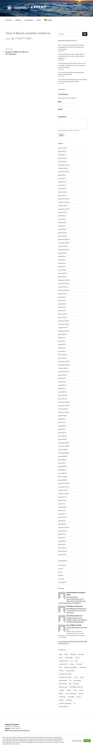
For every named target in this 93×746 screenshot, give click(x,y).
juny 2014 (61, 537)
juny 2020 (61, 382)
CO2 (76, 661)
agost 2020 (61, 375)
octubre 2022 (62, 287)
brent (60, 657)
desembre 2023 (63, 239)
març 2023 (61, 270)
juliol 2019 (61, 419)
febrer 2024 (61, 232)
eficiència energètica (70, 667)
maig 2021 (61, 344)
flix (70, 680)
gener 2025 (61, 195)
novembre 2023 (63, 243)
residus (61, 700)
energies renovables (65, 677)
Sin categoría (62, 582)
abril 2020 (61, 388)
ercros (76, 677)
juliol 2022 (61, 297)
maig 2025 (61, 182)
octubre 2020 (62, 368)
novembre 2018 (63, 446)
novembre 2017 (62, 487)
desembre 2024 (63, 199)
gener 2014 (61, 554)
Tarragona (69, 700)
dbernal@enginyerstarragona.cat (76, 608)
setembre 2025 (63, 171)
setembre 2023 (62, 249)
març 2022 (61, 310)
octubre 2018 (62, 449)
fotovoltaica (77, 680)
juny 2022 (61, 300)
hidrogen (76, 683)
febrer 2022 (61, 314)
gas (70, 683)
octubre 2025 (62, 168)
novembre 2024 (63, 202)
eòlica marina (63, 680)
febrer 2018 (61, 476)
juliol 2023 (61, 256)
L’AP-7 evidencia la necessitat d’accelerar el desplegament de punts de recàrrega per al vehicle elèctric (71, 47)
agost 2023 (61, 253)
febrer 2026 (61, 158)
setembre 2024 (63, 209)
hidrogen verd (63, 687)
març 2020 (61, 392)
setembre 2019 (62, 412)
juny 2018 (61, 463)
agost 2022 (61, 293)
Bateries (73, 654)
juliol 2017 (61, 500)
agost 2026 (61, 148)
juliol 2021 (61, 337)
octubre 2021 (62, 327)
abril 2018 (61, 470)
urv (75, 703)
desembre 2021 (62, 321)
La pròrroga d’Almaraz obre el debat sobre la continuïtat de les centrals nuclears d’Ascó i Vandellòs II (71, 56)
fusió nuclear (63, 683)
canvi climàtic (69, 657)
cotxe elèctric (63, 664)
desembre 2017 (62, 483)
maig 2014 (61, 541)
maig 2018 (61, 466)
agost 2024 (61, 212)
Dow (60, 667)
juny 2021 (61, 341)
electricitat (82, 667)
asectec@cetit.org (72, 597)
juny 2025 (61, 178)
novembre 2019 (63, 405)
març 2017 (61, 514)
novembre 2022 (63, 283)
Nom (60, 102)
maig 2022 (61, 304)
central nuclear (63, 661)
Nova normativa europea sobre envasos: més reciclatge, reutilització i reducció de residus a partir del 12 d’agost (72, 65)
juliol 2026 (61, 151)
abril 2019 (61, 429)
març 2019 (61, 432)
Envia (61, 135)
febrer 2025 (61, 192)
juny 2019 (61, 422)
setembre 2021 (62, 331)
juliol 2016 (61, 521)
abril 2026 (61, 155)
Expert (38, 7)
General (60, 568)
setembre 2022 (62, 290)
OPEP (75, 690)
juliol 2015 (61, 524)
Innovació (8, 20)
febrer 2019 (61, 436)
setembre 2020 (63, 371)
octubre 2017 (62, 490)
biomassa (81, 654)
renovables (71, 697)
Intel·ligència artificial (76, 687)
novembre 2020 (63, 365)
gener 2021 (61, 358)
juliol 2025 (61, 175)
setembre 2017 (62, 493)
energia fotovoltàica (65, 674)
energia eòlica (70, 670)
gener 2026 (61, 161)
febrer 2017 (61, 517)
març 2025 (61, 188)
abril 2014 (61, 544)
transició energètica (65, 703)
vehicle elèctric (63, 706)
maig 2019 (61, 426)
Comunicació (29, 20)
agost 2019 (61, 415)
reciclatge (62, 697)
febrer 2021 (61, 354)
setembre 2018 (62, 453)
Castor (77, 657)
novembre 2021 (62, 324)
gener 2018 (61, 480)
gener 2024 (61, 236)
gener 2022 (61, 317)
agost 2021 (61, 334)
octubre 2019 (62, 409)
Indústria (18, 20)
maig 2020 (61, 385)
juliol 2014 (61, 534)
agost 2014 (61, 531)
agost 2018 (61, 456)
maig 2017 (61, 507)
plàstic (61, 693)
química (81, 693)
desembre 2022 (63, 280)
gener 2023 (61, 276)
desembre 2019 (63, 402)
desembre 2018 (63, 443)
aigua (60, 654)
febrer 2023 (61, 273)
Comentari (62, 117)
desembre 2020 (63, 361)
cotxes (72, 664)
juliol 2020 (61, 378)
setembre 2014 (62, 527)
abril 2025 (61, 185)
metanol (61, 690)
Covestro (79, 664)
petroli (81, 690)
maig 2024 (61, 222)
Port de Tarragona (70, 693)
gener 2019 (61, 439)
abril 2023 (61, 266)
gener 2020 (61, 399)
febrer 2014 (61, 551)
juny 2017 (61, 504)
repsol (79, 697)
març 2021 (61, 351)
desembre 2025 (63, 165)
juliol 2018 (61, 460)
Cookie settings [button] (77, 740)
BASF (66, 654)
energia (61, 670)
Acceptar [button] (87, 740)
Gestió (38, 20)
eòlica (82, 677)
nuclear (68, 690)
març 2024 (61, 229)
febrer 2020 (61, 395)
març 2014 (61, 548)
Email (60, 109)
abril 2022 (61, 307)
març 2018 (61, 473)
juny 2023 (61, 260)
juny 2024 (61, 219)
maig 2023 (61, 263)
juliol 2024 (61, 215)
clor (71, 661)
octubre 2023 (62, 246)
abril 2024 (61, 226)
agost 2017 (61, 497)
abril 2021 (61, 348)
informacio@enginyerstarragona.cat (19, 730)
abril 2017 (61, 510)
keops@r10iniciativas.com (74, 618)
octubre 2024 (62, 205)
